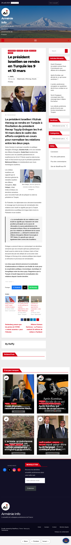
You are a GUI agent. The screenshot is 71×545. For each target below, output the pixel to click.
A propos (46, 527)
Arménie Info (10, 514)
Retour (26, 541)
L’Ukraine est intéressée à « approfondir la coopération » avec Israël (36, 307)
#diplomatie (21, 79)
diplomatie (20, 50)
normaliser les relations (25, 139)
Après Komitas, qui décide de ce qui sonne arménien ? (58, 77)
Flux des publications (58, 156)
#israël (34, 79)
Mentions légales (64, 527)
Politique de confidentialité (62, 531)
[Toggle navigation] (35, 40)
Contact (54, 527)
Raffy (11, 76)
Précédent (36, 541)
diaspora (13, 403)
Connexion (54, 152)
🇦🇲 (65, 540)
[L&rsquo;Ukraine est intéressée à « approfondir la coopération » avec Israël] (36, 299)
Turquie (10, 52)
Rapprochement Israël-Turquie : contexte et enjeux (10, 305)
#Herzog (28, 79)
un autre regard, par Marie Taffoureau (49, 403)
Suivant (44, 541)
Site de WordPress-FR (58, 166)
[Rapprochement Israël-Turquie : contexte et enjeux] (10, 299)
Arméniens (42, 401)
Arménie (7, 403)
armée (7, 444)
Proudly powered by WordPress (10, 528)
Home (39, 527)
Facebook (17, 287)
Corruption (56, 442)
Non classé (33, 50)
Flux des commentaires (58, 161)
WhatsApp (34, 287)
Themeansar (4, 530)
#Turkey (10, 82)
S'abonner (30, 488)
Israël (26, 50)
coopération (11, 50)
